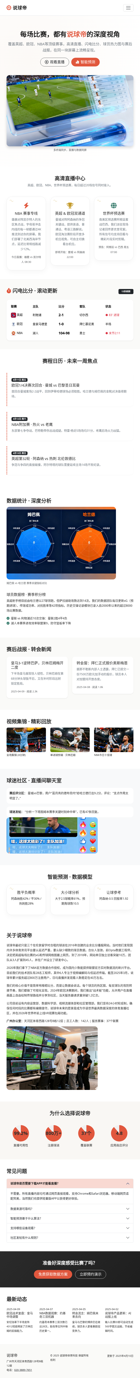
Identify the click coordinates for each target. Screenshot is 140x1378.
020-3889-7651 (23, 1370)
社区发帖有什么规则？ (25, 1238)
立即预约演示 (91, 1274)
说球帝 (20, 8)
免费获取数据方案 (53, 1274)
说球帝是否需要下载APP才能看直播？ (35, 1183)
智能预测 (88, 62)
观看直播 (57, 62)
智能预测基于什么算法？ (26, 1218)
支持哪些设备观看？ (23, 1228)
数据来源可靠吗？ (22, 1209)
